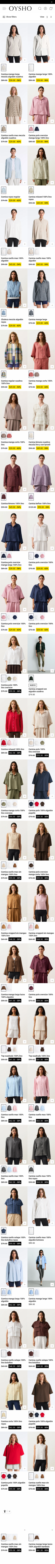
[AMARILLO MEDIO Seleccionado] (3, 374)
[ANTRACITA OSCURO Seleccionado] (31, 1169)
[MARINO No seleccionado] (36, 128)
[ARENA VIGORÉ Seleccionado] (31, 742)
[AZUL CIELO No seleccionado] (9, 1292)
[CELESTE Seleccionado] (3, 1108)
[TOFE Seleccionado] (3, 1537)
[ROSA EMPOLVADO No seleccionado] (9, 742)
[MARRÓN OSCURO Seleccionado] (31, 865)
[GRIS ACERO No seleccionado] (9, 1108)
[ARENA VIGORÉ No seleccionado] (14, 678)
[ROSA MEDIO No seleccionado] (9, 555)
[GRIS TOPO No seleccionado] (36, 374)
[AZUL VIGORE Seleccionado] (3, 1230)
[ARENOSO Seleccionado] (3, 865)
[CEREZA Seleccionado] (31, 988)
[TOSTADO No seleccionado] (36, 1537)
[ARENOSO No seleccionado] (36, 1476)
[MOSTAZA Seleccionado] (3, 926)
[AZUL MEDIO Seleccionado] (3, 313)
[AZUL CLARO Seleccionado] (3, 1292)
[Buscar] (39, 8)
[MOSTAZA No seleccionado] (36, 926)
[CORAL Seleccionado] (31, 374)
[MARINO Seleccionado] (3, 555)
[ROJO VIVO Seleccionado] (3, 742)
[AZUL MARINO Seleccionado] (31, 804)
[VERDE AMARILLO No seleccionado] (9, 678)
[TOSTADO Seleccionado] (3, 988)
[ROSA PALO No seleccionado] (14, 1108)
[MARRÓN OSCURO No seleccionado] (42, 804)
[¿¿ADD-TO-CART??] (25, 60)
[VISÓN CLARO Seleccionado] (31, 251)
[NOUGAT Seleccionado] (31, 435)
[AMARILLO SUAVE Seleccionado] (3, 1414)
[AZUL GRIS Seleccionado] (31, 313)
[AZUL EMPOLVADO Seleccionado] (3, 190)
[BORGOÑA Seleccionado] (3, 497)
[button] (51, 8)
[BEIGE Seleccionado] (3, 128)
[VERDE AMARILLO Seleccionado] (3, 804)
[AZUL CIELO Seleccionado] (31, 1292)
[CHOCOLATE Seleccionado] (31, 1353)
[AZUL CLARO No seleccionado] (36, 1292)
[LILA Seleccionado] (31, 497)
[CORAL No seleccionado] (9, 435)
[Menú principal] (4, 8)
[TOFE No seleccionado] (14, 865)
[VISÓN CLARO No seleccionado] (9, 251)
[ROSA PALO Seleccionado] (31, 1108)
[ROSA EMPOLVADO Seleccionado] (31, 926)
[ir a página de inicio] (20, 8)
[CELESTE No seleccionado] (42, 1108)
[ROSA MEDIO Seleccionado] (31, 128)
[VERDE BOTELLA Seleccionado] (31, 678)
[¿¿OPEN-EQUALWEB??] (7, 1511)
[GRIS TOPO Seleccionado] (3, 435)
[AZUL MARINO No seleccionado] (36, 1414)
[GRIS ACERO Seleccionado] (3, 1169)
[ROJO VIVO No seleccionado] (36, 804)
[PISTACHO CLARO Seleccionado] (31, 190)
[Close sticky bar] (51, 2)
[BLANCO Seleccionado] (3, 67)
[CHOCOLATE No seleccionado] (9, 1353)
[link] (45, 8)
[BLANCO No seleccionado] (36, 251)
